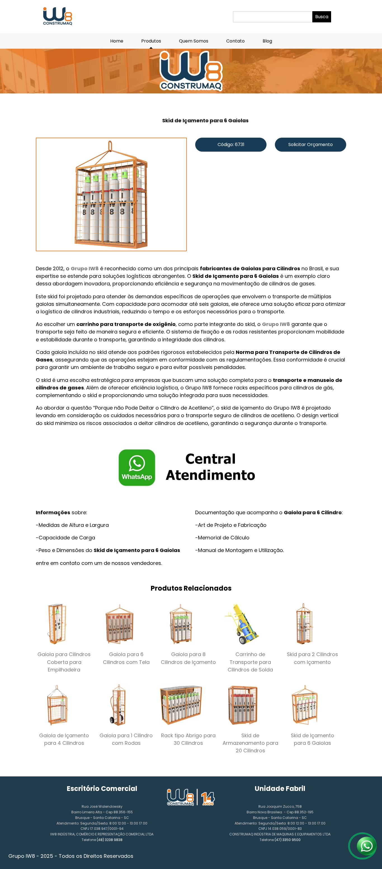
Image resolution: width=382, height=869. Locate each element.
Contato (235, 41)
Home (116, 41)
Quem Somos (193, 41)
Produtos (151, 41)
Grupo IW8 (85, 268)
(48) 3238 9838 (109, 839)
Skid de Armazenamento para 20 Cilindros (250, 743)
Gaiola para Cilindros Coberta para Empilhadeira (64, 662)
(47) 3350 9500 (288, 839)
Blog (267, 41)
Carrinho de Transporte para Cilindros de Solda (250, 662)
